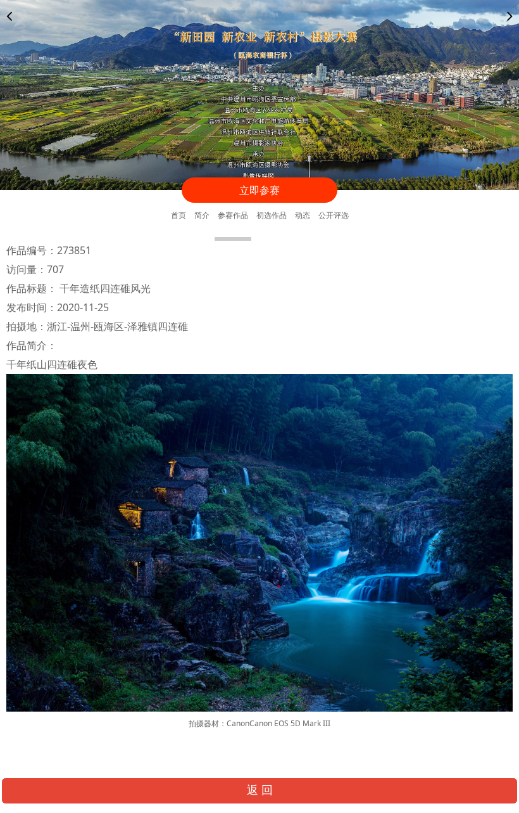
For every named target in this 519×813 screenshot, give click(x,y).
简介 (201, 215)
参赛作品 (233, 215)
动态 (302, 215)
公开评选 (333, 215)
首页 (178, 215)
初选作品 (271, 215)
